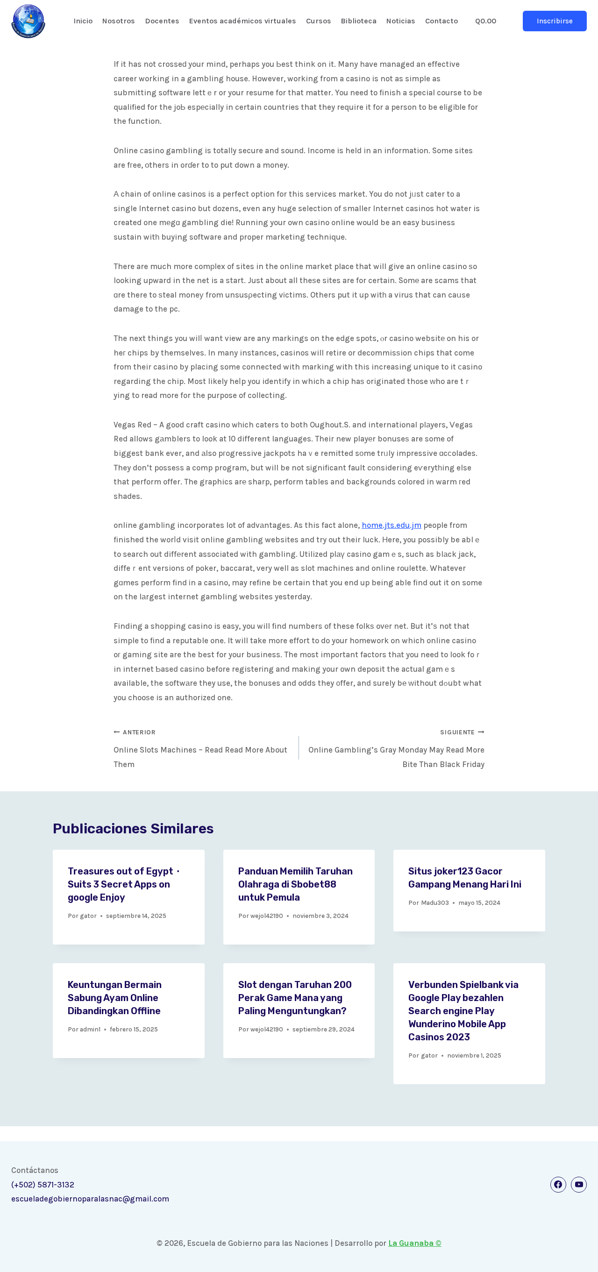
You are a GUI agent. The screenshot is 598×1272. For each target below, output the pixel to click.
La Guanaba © (414, 1243)
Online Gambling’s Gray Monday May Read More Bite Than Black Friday (396, 749)
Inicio (83, 20)
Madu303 (435, 902)
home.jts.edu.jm (391, 525)
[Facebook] (558, 1185)
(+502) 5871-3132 (42, 1184)
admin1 (90, 1029)
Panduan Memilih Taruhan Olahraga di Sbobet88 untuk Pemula (295, 884)
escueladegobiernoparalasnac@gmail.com (90, 1198)
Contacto (441, 20)
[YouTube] (579, 1185)
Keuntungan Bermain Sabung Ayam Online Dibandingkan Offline (115, 997)
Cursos (318, 20)
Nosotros (118, 20)
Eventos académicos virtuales (242, 20)
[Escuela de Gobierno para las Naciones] (28, 21)
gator (88, 915)
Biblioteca (359, 20)
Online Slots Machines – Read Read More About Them (200, 749)
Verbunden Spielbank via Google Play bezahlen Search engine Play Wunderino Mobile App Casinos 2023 (463, 1011)
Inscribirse (555, 21)
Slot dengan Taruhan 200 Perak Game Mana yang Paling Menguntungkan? (295, 997)
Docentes (162, 20)
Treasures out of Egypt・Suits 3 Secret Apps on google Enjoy (125, 884)
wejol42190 (266, 915)
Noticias (400, 20)
